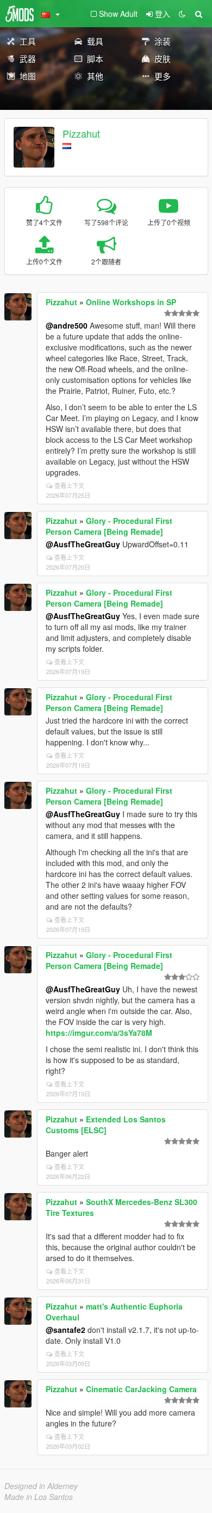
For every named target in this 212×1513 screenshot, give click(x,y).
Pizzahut (81, 133)
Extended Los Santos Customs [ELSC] (106, 1124)
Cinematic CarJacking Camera (141, 1389)
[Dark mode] (182, 13)
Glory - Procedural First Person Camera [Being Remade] (109, 526)
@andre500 (67, 325)
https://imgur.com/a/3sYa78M (99, 1032)
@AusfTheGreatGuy (83, 544)
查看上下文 (69, 485)
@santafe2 (65, 1329)
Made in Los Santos (38, 1496)
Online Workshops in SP (131, 302)
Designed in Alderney (41, 1485)
